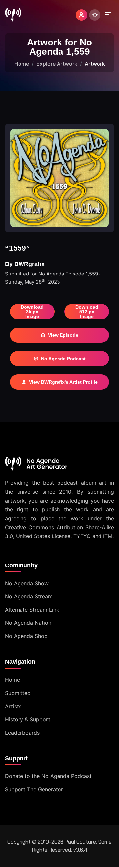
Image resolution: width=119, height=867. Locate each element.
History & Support (27, 719)
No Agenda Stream (29, 596)
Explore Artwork (56, 63)
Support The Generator (34, 789)
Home (21, 63)
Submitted (18, 693)
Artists (13, 706)
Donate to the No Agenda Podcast (48, 776)
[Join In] (81, 15)
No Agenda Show (27, 583)
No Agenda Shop (26, 636)
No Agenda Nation (28, 623)
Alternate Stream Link (32, 609)
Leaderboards (22, 732)
